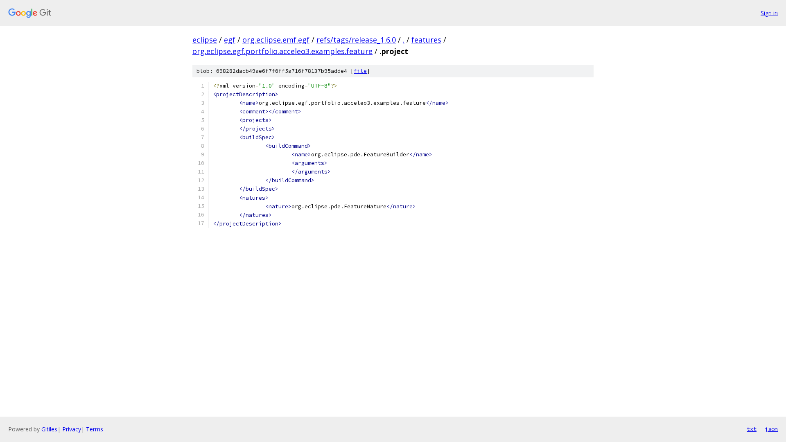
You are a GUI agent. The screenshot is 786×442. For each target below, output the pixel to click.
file (360, 71)
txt (752, 429)
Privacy (71, 429)
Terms (94, 429)
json (771, 429)
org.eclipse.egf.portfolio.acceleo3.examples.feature (282, 51)
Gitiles (49, 429)
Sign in (769, 13)
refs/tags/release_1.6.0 (356, 40)
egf (229, 40)
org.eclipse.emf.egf (275, 40)
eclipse (204, 40)
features (426, 40)
